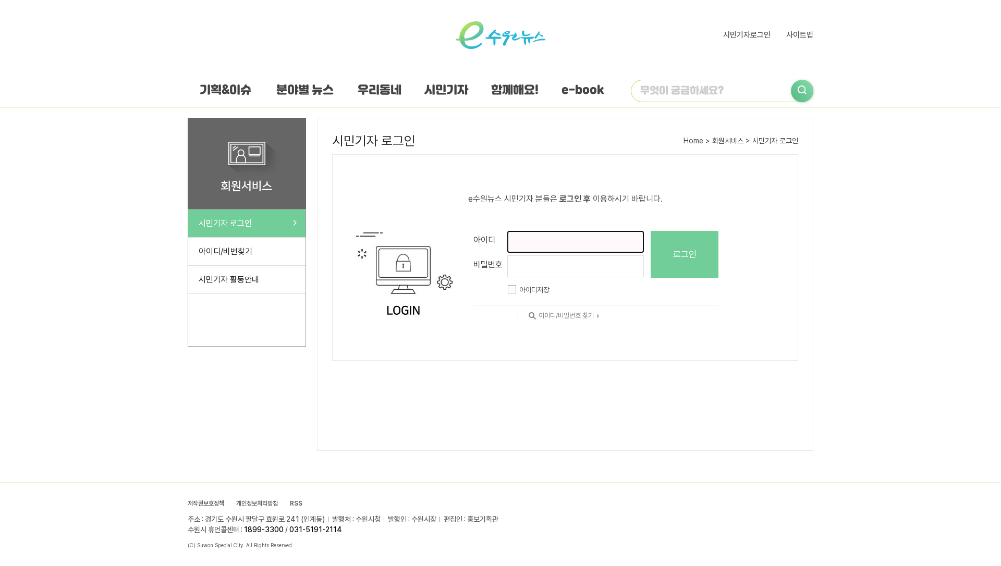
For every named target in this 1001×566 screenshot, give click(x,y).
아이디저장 (534, 290)
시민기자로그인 (747, 35)
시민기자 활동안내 (229, 280)
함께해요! (515, 90)
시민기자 (446, 90)
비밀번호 (488, 264)
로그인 (685, 254)
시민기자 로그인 (225, 223)
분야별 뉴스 (305, 90)
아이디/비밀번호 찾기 (568, 315)
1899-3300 (264, 529)
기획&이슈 (225, 90)
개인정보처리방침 (257, 503)
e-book (582, 90)
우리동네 (379, 90)
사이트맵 (799, 35)
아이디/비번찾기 (225, 251)
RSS (296, 503)
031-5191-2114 (315, 529)
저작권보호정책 (206, 503)
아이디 (484, 240)
